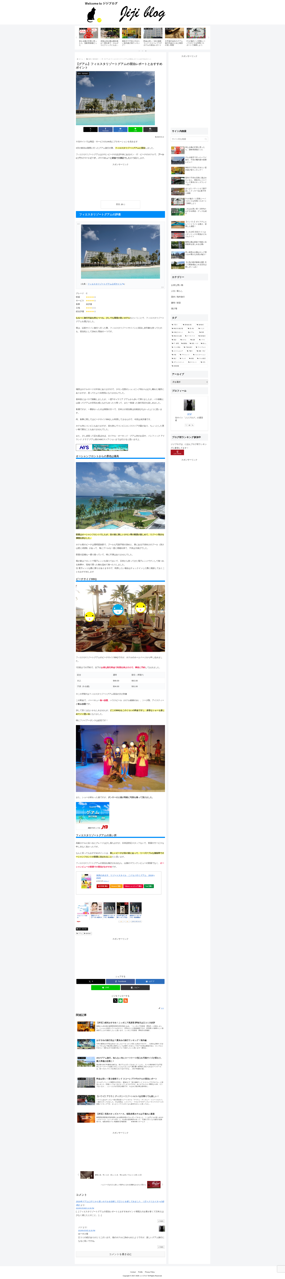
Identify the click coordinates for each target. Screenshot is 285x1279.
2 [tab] (142, 51)
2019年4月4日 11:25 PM (86, 1230)
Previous (76, 37)
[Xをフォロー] (115, 1000)
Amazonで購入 (116, 886)
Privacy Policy (150, 1272)
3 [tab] (146, 51)
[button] (150, 129)
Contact (133, 1272)
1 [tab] (139, 51)
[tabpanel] (93, 37)
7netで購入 (149, 886)
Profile (140, 1272)
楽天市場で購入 (103, 886)
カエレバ (106, 881)
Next (209, 37)
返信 (161, 1221)
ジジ (189, 414)
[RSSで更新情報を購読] (125, 1000)
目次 (118, 204)
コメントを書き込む (120, 1254)
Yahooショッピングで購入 (133, 886)
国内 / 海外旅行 (82, 929)
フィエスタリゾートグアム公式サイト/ (105, 284)
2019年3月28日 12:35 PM (85, 1208)
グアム (80, 933)
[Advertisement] (120, 181)
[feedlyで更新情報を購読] (120, 1000)
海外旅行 (88, 933)
